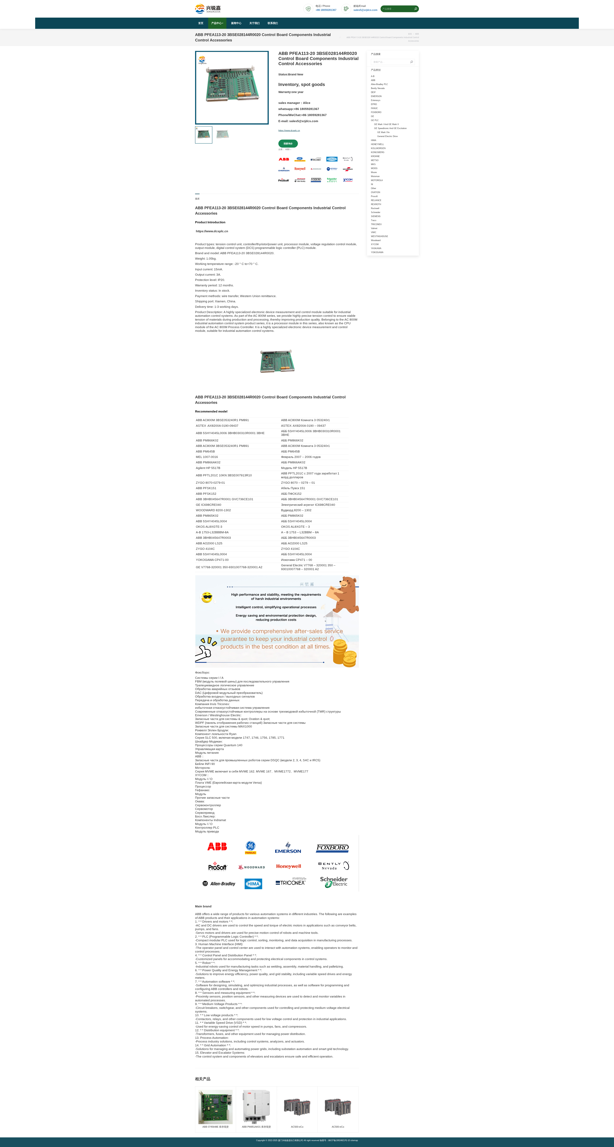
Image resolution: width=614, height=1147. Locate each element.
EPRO (374, 104)
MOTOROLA (377, 180)
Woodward (376, 240)
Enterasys (375, 100)
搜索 (411, 62)
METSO (374, 160)
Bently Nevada (378, 88)
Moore (374, 172)
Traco (373, 220)
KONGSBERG (377, 152)
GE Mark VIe (383, 132)
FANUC (374, 108)
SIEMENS (376, 216)
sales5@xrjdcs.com (365, 10)
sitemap (354, 1140)
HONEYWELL (377, 144)
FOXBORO (376, 112)
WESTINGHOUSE (379, 236)
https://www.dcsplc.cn (289, 130)
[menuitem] (201, 23)
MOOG (374, 168)
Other (373, 188)
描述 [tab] (197, 198)
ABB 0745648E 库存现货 (215, 1126)
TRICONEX (376, 224)
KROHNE (375, 156)
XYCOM (375, 244)
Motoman (375, 176)
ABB (287, 149)
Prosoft (374, 196)
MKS (373, 164)
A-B (372, 76)
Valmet (374, 228)
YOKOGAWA (377, 252)
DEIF (373, 92)
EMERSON (376, 96)
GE (372, 116)
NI (372, 184)
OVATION (375, 192)
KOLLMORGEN (378, 148)
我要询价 (288, 143)
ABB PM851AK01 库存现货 (256, 1126)
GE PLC (375, 120)
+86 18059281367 (326, 10)
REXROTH (376, 204)
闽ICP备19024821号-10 (339, 1140)
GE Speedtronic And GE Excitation (390, 128)
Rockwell (375, 208)
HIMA (373, 140)
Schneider (375, 212)
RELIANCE (376, 200)
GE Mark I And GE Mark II (386, 124)
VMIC (373, 232)
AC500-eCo (297, 1126)
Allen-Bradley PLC (379, 84)
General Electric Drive (387, 136)
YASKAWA (376, 248)
